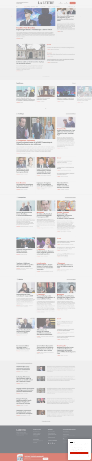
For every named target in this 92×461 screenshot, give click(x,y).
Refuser (84, 455)
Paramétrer (74, 455)
